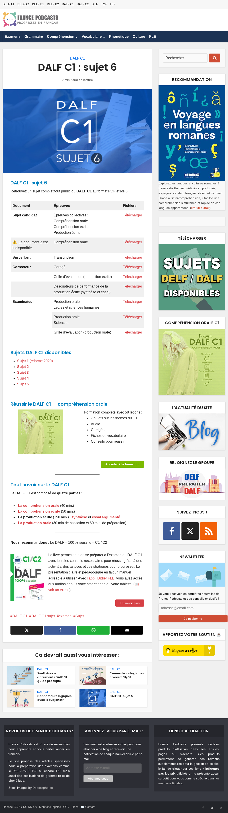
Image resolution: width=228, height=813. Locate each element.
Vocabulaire (92, 36)
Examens (12, 36)
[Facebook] (171, 531)
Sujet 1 (23, 361)
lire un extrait (200, 208)
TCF (104, 4)
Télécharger (132, 215)
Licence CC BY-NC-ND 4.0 (20, 807)
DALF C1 (68, 4)
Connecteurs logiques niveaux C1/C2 (127, 675)
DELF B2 (53, 4)
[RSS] (208, 531)
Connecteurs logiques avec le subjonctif (54, 698)
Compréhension (60, 36)
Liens (75, 807)
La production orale (35, 523)
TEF (112, 4)
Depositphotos (43, 787)
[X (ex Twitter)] (190, 531)
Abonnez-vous (98, 778)
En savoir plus (130, 603)
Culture (139, 36)
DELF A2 (23, 4)
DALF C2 (83, 4)
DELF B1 (38, 4)
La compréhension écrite (39, 511)
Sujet (79, 616)
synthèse (79, 517)
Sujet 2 (23, 367)
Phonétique (119, 36)
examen (65, 616)
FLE (152, 36)
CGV (66, 807)
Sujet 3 (23, 372)
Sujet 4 (23, 378)
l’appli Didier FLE (100, 578)
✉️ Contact (88, 807)
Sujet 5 (23, 384)
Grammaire (33, 36)
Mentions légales (50, 807)
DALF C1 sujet (43, 616)
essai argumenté (106, 517)
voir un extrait (58, 590)
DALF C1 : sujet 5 (121, 696)
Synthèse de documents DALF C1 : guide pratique (52, 677)
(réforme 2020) (41, 361)
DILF (95, 4)
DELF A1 (8, 4)
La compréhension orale (38, 505)
